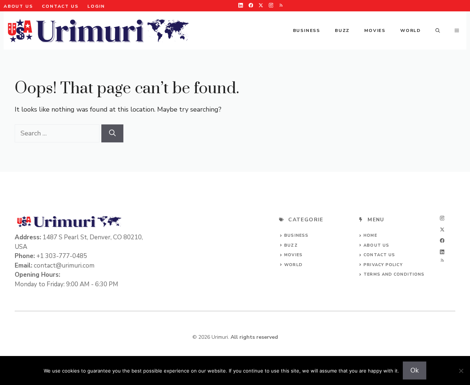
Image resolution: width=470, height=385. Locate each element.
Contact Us (60, 6)
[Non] (460, 370)
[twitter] (260, 5)
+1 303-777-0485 (61, 256)
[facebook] (251, 5)
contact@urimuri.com (64, 265)
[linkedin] (240, 5)
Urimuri (220, 337)
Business (306, 30)
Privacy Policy (383, 265)
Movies (375, 30)
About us (18, 6)
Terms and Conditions (394, 274)
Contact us (379, 255)
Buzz (342, 30)
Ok (415, 370)
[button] (437, 30)
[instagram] (271, 5)
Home (370, 235)
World (410, 30)
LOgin (96, 6)
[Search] (112, 133)
